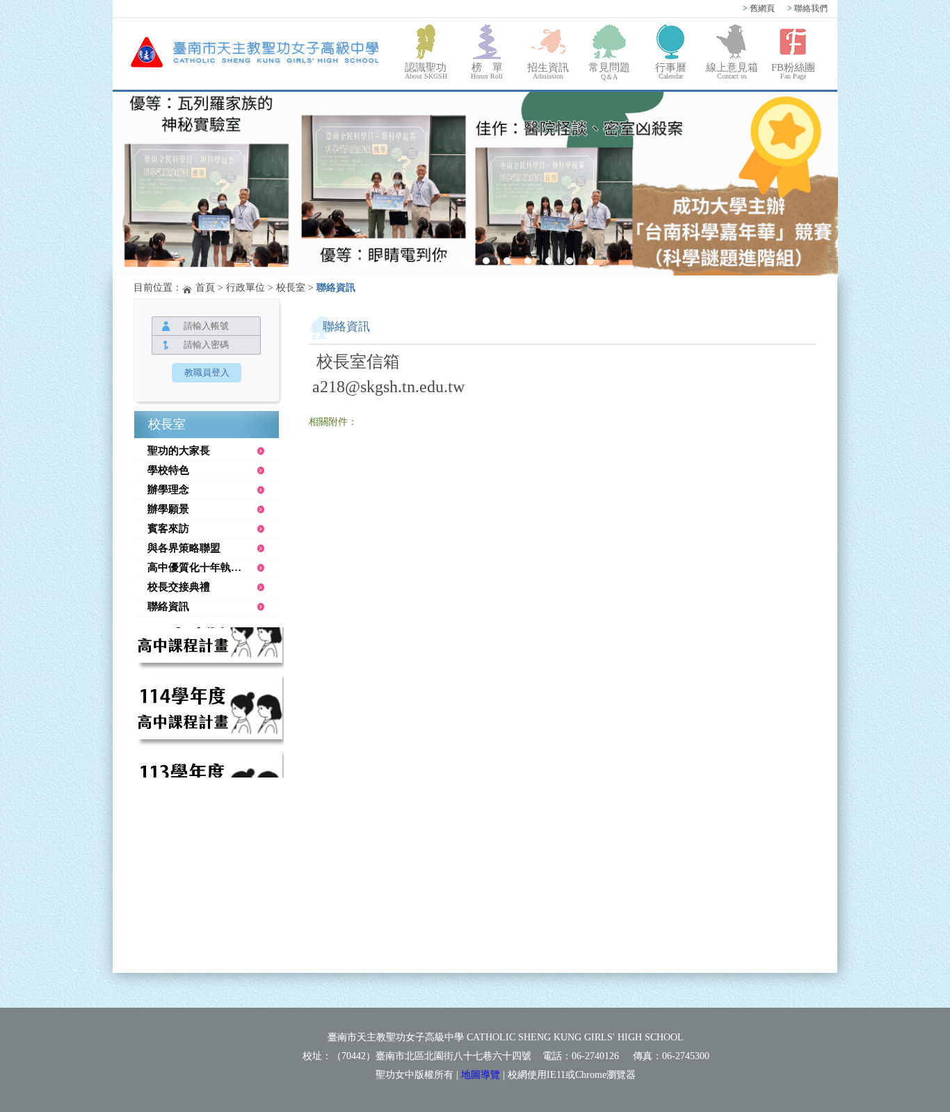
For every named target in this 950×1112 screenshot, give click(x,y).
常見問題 (609, 71)
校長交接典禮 (178, 587)
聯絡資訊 (168, 606)
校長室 (290, 287)
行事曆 (670, 71)
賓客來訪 (168, 528)
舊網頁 (759, 8)
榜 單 (487, 71)
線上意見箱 (732, 71)
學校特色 (168, 470)
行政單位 (245, 287)
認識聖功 (426, 71)
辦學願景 (168, 509)
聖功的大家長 (178, 450)
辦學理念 (168, 489)
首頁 (205, 287)
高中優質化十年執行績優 (204, 567)
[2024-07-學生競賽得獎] (475, 184)
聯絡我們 (807, 8)
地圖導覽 (480, 1075)
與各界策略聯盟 (183, 548)
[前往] (208, 648)
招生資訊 (548, 71)
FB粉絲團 (793, 71)
